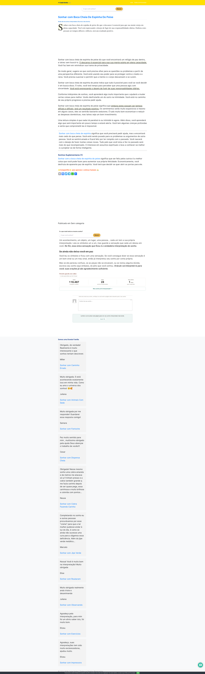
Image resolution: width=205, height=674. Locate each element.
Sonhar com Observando (71, 605)
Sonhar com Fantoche (70, 429)
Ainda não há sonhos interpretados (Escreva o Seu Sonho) (74, 21)
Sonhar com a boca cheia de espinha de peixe (79, 158)
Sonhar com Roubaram (70, 579)
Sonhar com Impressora (71, 662)
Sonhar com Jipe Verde (70, 553)
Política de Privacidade (140, 2)
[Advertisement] (102, 46)
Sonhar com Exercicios (70, 634)
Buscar (119, 9)
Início (131, 2)
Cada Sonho (63, 2)
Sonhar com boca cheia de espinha (75, 133)
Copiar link (102, 319)
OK (138, 672)
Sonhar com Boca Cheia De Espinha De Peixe (85, 17)
